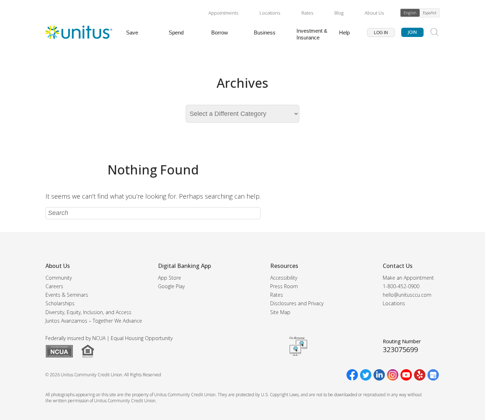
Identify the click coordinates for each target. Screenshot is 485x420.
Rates (307, 13)
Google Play (171, 286)
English (410, 12)
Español (429, 12)
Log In (381, 32)
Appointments (223, 13)
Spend (176, 32)
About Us (374, 13)
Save (132, 32)
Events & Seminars (66, 294)
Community (58, 277)
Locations (270, 13)
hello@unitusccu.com (407, 294)
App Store (169, 277)
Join (412, 32)
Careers (54, 286)
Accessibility (283, 277)
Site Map (280, 312)
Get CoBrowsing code (298, 346)
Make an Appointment (408, 277)
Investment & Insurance (311, 34)
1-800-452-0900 (401, 286)
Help (344, 32)
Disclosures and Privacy (296, 303)
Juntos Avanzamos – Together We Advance (93, 320)
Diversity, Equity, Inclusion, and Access (88, 312)
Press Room (284, 286)
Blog (338, 13)
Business (265, 32)
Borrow (219, 32)
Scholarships (60, 303)
